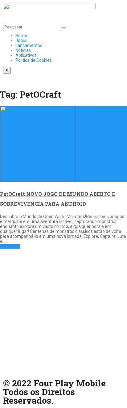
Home (21, 35)
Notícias (23, 50)
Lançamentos (28, 45)
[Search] (63, 28)
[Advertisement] (63, 312)
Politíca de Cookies (33, 60)
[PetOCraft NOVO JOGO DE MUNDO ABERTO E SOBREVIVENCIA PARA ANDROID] (63, 144)
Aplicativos (26, 55)
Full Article (10, 246)
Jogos (21, 40)
